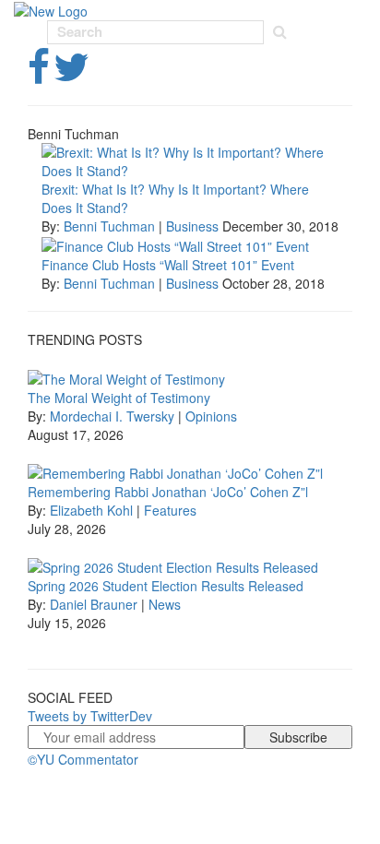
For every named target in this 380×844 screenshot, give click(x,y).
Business (192, 226)
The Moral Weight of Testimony (119, 397)
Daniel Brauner (93, 604)
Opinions (211, 416)
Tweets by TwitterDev (90, 716)
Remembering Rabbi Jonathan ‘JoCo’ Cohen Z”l (168, 491)
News (164, 604)
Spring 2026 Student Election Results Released (165, 586)
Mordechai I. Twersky (112, 416)
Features (170, 510)
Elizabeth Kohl (91, 510)
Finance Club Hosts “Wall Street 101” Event (168, 265)
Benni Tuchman (109, 226)
